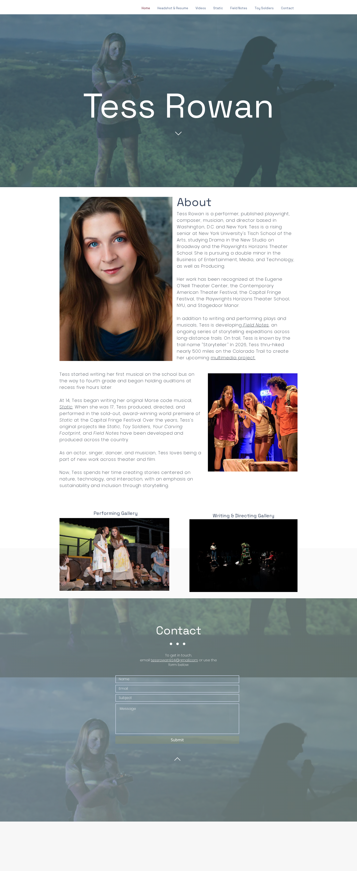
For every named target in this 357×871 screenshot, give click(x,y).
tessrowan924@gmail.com (174, 660)
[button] (243, 555)
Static (66, 407)
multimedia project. (233, 358)
